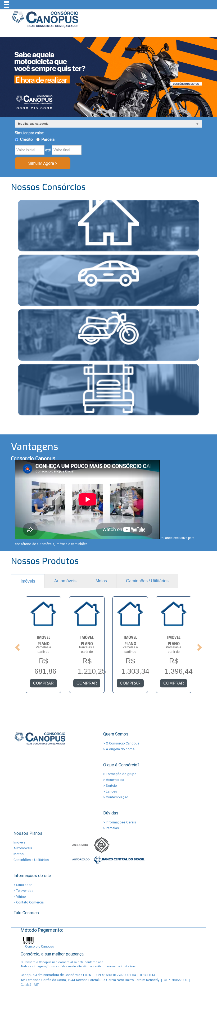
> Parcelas (111, 828)
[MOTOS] (108, 335)
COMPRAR (43, 683)
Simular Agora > (42, 163)
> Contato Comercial (28, 902)
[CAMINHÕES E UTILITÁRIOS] (108, 389)
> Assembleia (113, 780)
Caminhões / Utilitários (147, 581)
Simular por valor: (29, 133)
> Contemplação (115, 797)
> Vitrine (19, 896)
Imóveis (28, 581)
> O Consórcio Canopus (121, 743)
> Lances (110, 791)
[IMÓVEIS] (108, 225)
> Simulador (22, 885)
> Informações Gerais (119, 822)
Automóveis (65, 581)
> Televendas (23, 891)
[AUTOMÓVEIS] (108, 280)
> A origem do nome (118, 749)
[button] (17, 645)
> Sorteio (110, 786)
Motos (101, 581)
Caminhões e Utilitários (31, 860)
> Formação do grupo (120, 774)
